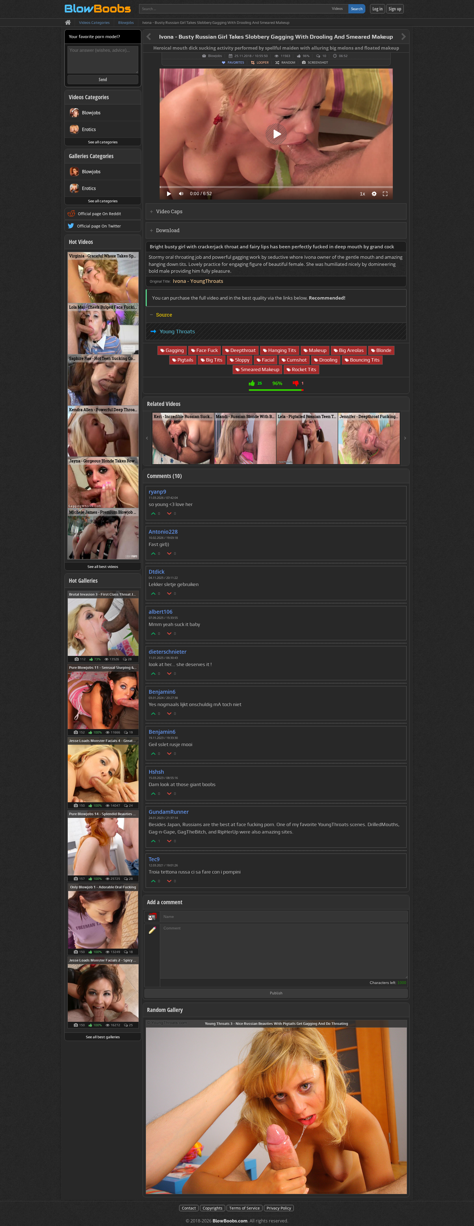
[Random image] (136, 626)
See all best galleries (103, 1037)
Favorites (236, 62)
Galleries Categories (91, 156)
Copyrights (212, 1208)
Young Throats (177, 331)
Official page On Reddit (99, 213)
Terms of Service (244, 1208)
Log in (378, 9)
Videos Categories (89, 97)
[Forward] (405, 438)
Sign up (395, 9)
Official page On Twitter (99, 226)
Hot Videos (81, 242)
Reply (399, 490)
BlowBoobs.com (230, 1221)
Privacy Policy (279, 1208)
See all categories (103, 142)
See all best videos (103, 566)
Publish (276, 993)
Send (103, 79)
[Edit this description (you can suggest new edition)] (401, 247)
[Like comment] (153, 513)
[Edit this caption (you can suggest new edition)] (404, 48)
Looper (263, 62)
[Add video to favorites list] (210, 457)
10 (324, 56)
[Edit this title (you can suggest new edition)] (396, 37)
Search (357, 8)
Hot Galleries (83, 580)
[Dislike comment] (169, 513)
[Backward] (147, 438)
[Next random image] (402, 1107)
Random (288, 62)
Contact (189, 1208)
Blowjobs (215, 56)
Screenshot (318, 62)
